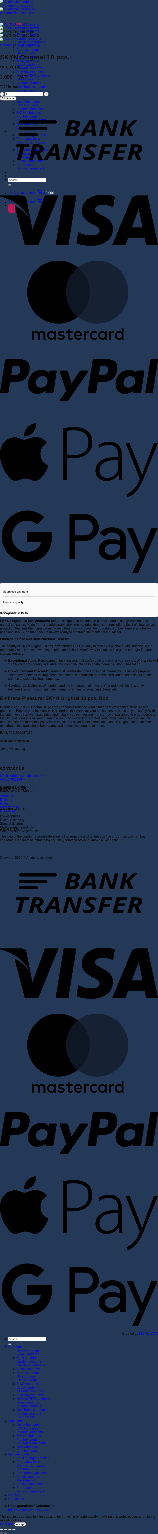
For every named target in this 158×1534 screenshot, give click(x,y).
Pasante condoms (29, 68)
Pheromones (25, 1487)
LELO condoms (27, 64)
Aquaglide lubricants (31, 1443)
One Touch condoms (31, 86)
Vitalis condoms (28, 1369)
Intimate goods (19, 1454)
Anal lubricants (27, 1450)
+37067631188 (11, 779)
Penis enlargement (30, 1491)
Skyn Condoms (28, 45)
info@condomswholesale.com (22, 776)
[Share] (10, 1529)
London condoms (29, 38)
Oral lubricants (27, 1447)
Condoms (7, 45)
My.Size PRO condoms (33, 75)
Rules (4, 803)
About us (6, 796)
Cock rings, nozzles (30, 1465)
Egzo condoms (27, 1358)
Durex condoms (28, 1350)
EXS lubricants (27, 1428)
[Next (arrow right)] (5, 1533)
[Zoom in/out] (1, 1529)
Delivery (6, 799)
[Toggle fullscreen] (5, 1529)
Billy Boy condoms (30, 72)
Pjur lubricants (26, 1439)
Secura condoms (28, 83)
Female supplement (30, 1484)
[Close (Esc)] (14, 1529)
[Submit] (10, 1344)
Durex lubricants (28, 1424)
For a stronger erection (32, 1458)
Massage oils (26, 1480)
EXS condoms (26, 1380)
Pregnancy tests (28, 1461)
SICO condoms (27, 1384)
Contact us (16, 1499)
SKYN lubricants (28, 1436)
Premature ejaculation (32, 1473)
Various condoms (29, 90)
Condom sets (26, 1417)
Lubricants (15, 1421)
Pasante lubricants (30, 1432)
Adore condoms (28, 49)
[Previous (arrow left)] (1, 1533)
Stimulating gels (28, 1476)
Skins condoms (27, 79)
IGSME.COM (148, 1333)
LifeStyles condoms (30, 42)
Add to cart (8, 98)
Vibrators (23, 1469)
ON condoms (26, 1376)
